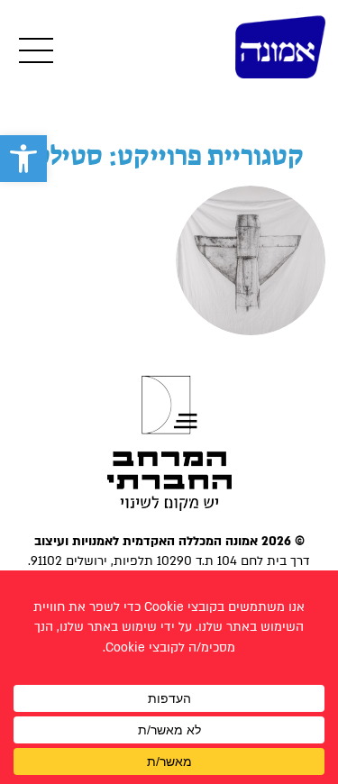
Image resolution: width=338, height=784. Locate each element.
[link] (23, 158)
